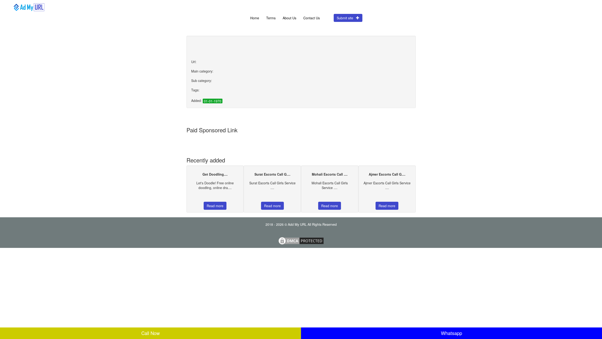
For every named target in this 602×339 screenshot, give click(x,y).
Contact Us (311, 18)
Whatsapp (451, 333)
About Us (289, 18)
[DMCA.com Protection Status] (301, 240)
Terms (271, 18)
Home (254, 18)
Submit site (346, 18)
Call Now (150, 333)
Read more (215, 205)
